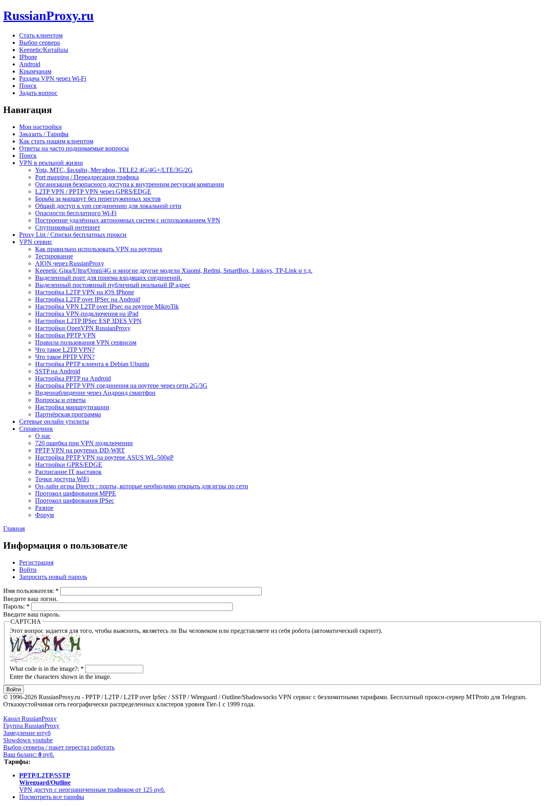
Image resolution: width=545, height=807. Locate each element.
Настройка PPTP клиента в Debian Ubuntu (92, 364)
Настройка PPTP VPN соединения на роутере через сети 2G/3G (121, 385)
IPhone (28, 57)
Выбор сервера (39, 42)
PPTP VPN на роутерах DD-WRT (80, 450)
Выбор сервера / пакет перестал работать (59, 747)
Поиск (28, 85)
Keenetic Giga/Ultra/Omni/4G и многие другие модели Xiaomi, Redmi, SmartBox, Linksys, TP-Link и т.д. (173, 270)
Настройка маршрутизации (72, 407)
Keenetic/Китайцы (43, 49)
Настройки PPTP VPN (65, 335)
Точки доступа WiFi (62, 479)
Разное (44, 507)
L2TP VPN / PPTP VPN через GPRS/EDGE (93, 191)
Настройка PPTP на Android (73, 378)
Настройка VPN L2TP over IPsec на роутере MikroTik (107, 306)
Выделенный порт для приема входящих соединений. (108, 277)
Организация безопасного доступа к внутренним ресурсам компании (129, 184)
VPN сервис (35, 241)
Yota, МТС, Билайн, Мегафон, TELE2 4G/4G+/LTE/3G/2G (114, 170)
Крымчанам (35, 71)
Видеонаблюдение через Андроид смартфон (95, 392)
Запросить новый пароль (53, 576)
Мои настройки (40, 126)
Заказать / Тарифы (44, 134)
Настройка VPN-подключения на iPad (86, 313)
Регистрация (36, 562)
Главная (14, 528)
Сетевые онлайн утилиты (54, 421)
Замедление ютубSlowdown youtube (28, 737)
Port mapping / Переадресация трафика (87, 177)
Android (29, 64)
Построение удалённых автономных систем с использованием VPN (127, 220)
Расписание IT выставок (68, 471)
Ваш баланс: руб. (28, 754)
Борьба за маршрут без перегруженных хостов (98, 198)
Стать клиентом (41, 35)
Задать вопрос (38, 92)
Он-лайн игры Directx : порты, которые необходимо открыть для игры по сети (141, 486)
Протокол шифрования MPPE (75, 493)
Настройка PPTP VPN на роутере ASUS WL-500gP (104, 457)
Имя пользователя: (31, 590)
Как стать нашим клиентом (56, 141)
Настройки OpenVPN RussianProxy (82, 328)
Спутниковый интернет (67, 227)
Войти (28, 569)
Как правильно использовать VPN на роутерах (98, 249)
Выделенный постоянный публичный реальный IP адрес (112, 285)
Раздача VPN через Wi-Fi (52, 78)
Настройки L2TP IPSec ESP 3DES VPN (88, 320)
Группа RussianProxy (31, 725)
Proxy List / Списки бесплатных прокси (72, 234)
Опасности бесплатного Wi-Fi (76, 213)
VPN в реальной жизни (51, 162)
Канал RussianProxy (30, 718)
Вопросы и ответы (60, 400)
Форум (44, 515)
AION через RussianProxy (69, 263)
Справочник (36, 428)
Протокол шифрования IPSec (74, 500)
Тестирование (54, 256)
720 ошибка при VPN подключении (84, 443)
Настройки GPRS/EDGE (68, 464)
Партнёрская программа (68, 414)
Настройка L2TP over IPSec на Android (87, 299)
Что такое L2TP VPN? (65, 349)
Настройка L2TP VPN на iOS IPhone (84, 292)
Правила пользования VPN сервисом (85, 342)
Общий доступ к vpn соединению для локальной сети (108, 205)
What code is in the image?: (47, 668)
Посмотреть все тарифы (51, 796)
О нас (43, 435)
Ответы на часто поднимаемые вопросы (74, 148)
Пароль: (16, 606)
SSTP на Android (57, 371)
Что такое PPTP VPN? (65, 356)
